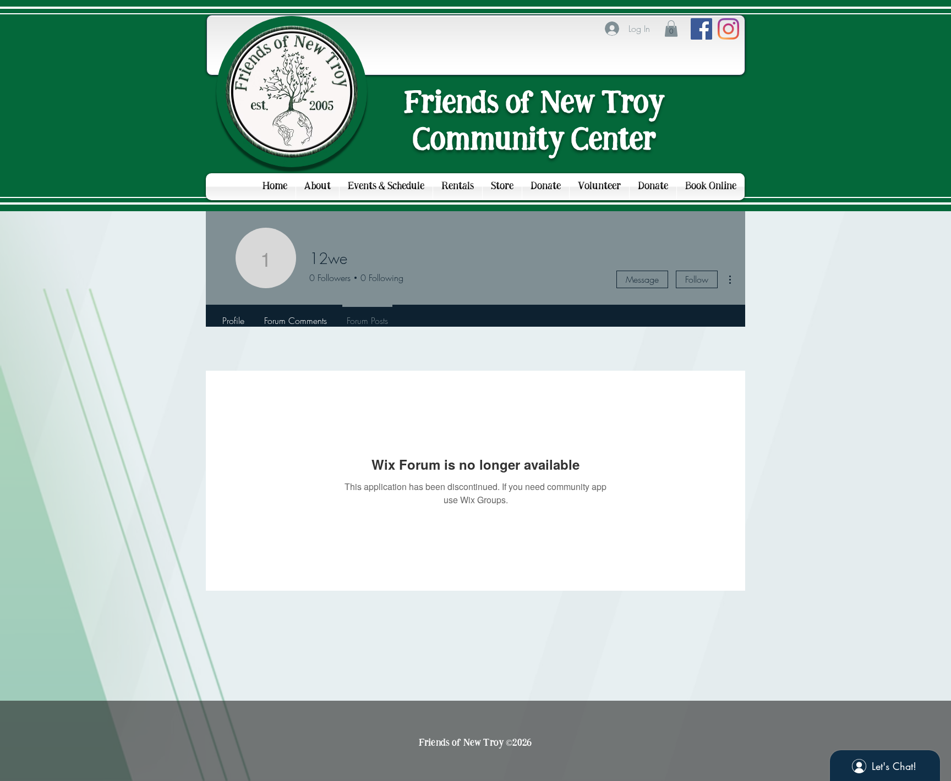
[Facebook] (701, 29)
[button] (671, 28)
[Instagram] (728, 29)
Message (642, 279)
